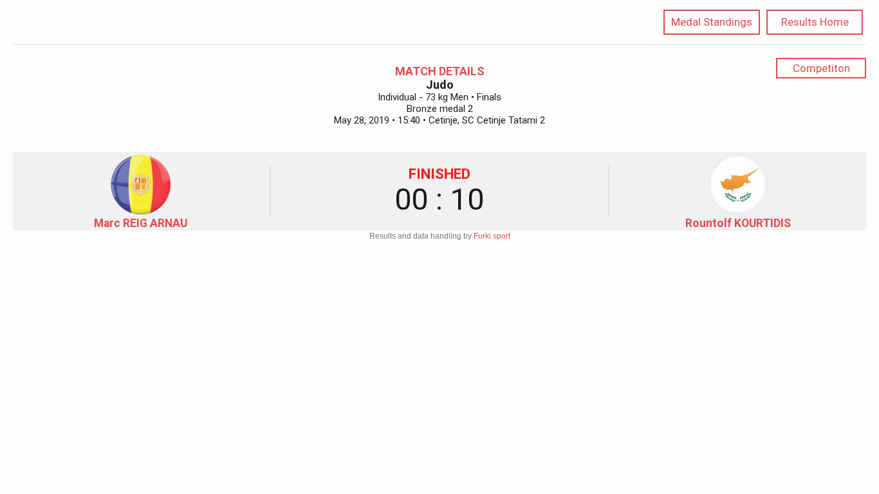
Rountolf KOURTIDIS (738, 223)
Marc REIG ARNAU (140, 223)
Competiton (821, 68)
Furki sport (492, 236)
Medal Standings (711, 21)
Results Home (815, 21)
